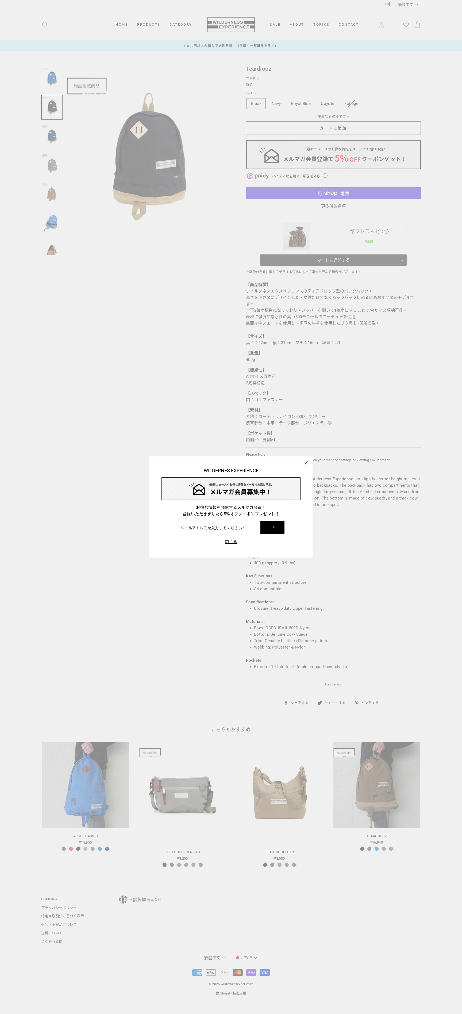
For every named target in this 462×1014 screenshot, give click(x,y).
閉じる (231, 542)
